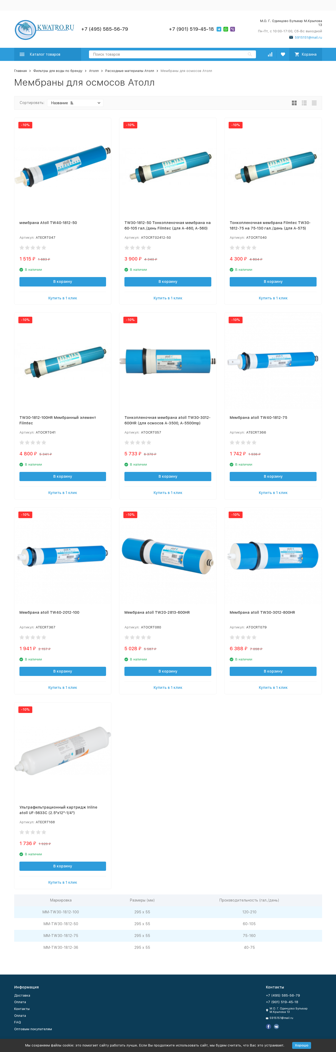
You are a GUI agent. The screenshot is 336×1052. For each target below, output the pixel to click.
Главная (20, 71)
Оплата (20, 1002)
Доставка (22, 995)
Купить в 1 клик (62, 298)
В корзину (62, 281)
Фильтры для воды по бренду (57, 71)
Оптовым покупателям (33, 1029)
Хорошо (301, 1045)
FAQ (17, 1022)
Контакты (22, 1009)
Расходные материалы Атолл (129, 71)
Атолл (94, 71)
